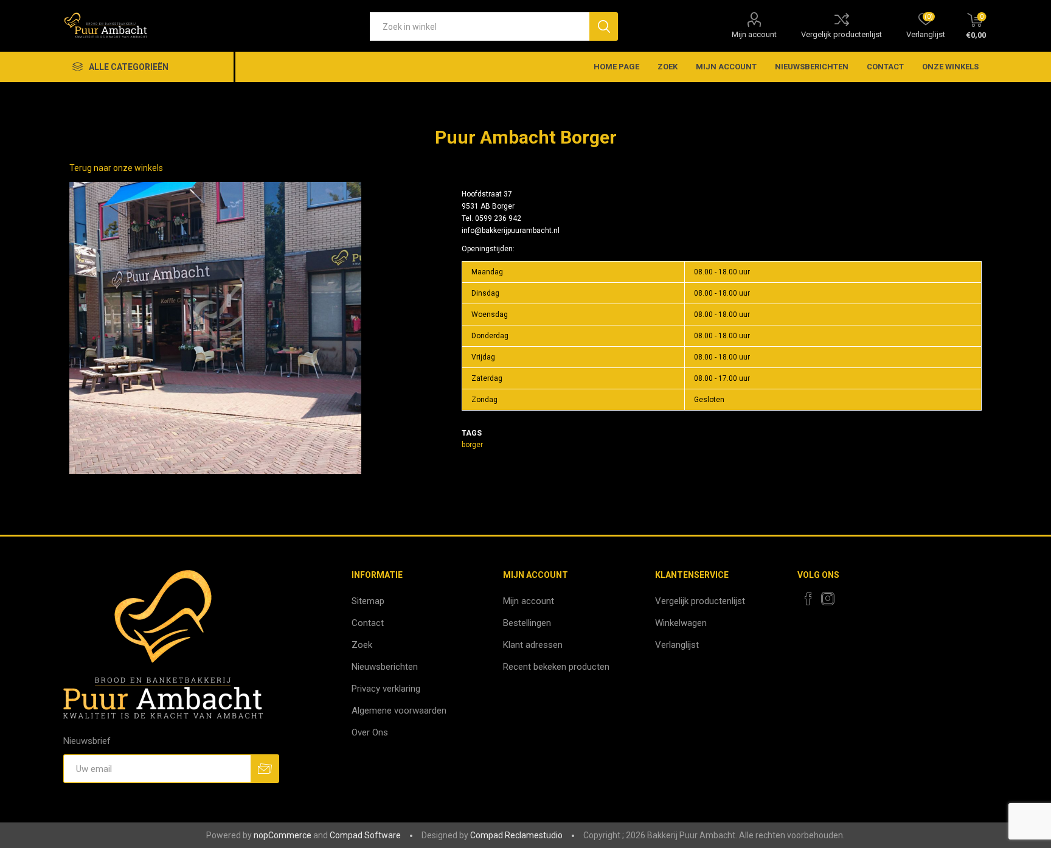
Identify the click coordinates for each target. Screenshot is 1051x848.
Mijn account (754, 34)
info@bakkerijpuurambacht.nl (511, 230)
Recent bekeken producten (556, 666)
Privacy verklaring (386, 688)
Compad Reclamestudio (516, 835)
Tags (472, 433)
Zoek (667, 66)
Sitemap (368, 601)
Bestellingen (527, 622)
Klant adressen (533, 644)
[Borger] (215, 328)
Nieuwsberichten (811, 66)
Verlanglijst (677, 644)
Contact (885, 66)
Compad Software (365, 835)
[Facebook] (808, 598)
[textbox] (479, 26)
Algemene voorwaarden (399, 710)
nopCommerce (282, 835)
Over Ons (370, 732)
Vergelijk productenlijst (841, 34)
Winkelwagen (681, 622)
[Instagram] (828, 598)
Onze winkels (950, 66)
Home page (616, 66)
